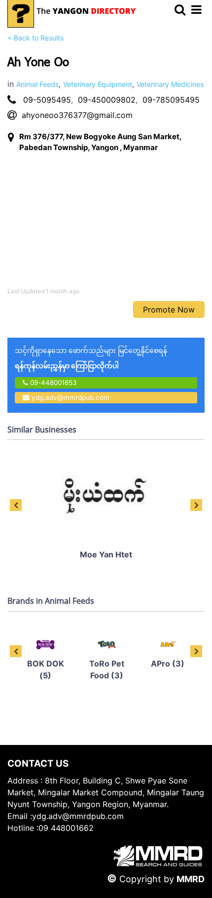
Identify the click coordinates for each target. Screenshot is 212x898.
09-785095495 (171, 100)
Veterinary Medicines (170, 84)
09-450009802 (107, 100)
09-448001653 (52, 383)
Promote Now (169, 309)
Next (196, 505)
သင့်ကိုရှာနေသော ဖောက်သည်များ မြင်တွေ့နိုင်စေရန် (91, 358)
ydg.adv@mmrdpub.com (70, 397)
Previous (16, 505)
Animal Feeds (37, 84)
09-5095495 (47, 100)
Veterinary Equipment (97, 84)
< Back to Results (35, 38)
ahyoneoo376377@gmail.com (77, 115)
